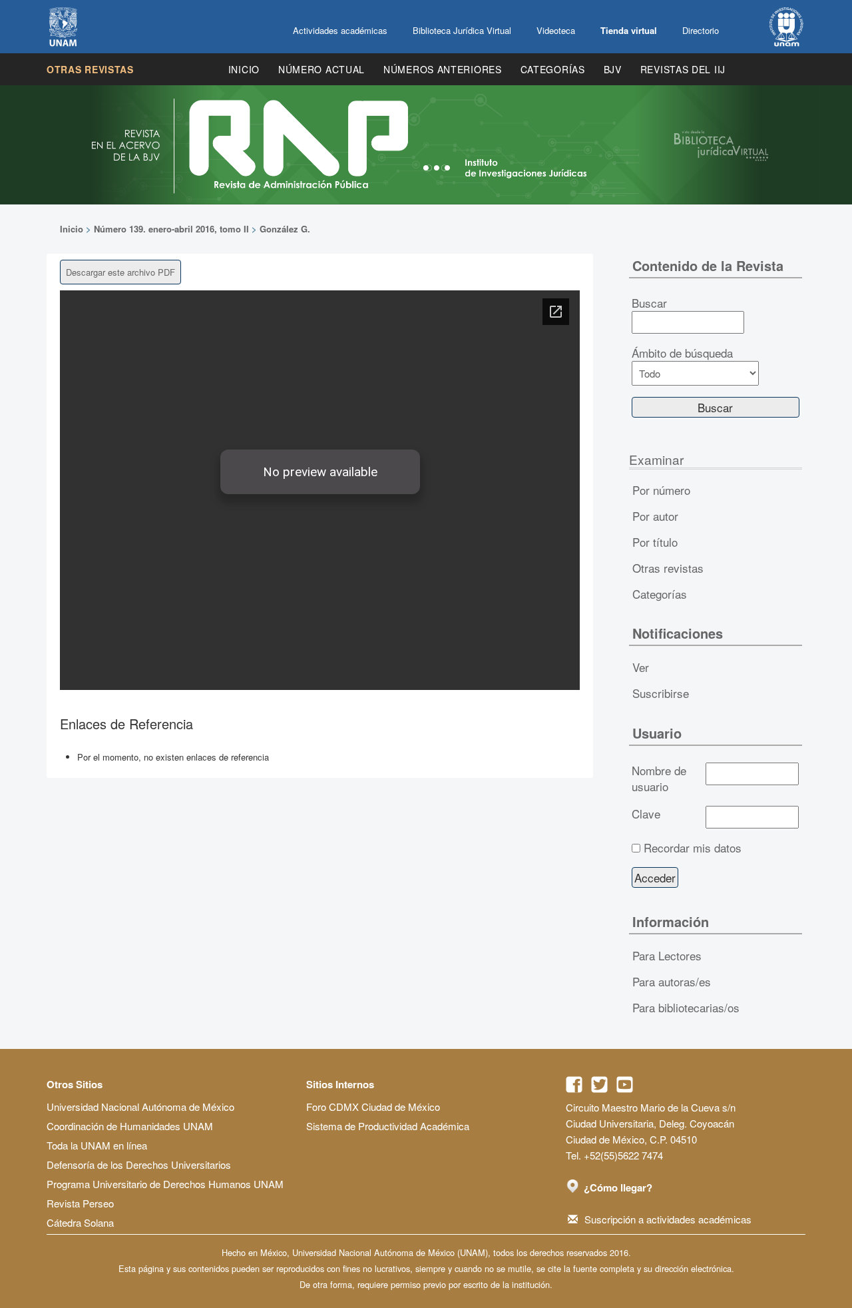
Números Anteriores (442, 69)
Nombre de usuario (659, 779)
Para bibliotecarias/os (686, 1007)
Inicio (244, 69)
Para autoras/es (671, 981)
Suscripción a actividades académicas (667, 1219)
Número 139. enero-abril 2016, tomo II (171, 228)
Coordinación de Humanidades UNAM (130, 1126)
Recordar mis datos (693, 848)
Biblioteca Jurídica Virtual (462, 30)
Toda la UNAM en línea (97, 1145)
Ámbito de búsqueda (682, 353)
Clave (646, 814)
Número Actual (321, 69)
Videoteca (555, 30)
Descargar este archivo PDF (120, 272)
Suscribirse (660, 693)
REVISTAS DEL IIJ (683, 69)
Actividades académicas (340, 30)
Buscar (649, 303)
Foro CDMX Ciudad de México (373, 1107)
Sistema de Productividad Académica (387, 1126)
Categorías (553, 69)
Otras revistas (90, 69)
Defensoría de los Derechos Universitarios (139, 1164)
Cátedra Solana (80, 1222)
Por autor (655, 515)
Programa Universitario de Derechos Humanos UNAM (165, 1184)
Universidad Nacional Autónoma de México (140, 1107)
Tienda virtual (628, 30)
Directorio (700, 30)
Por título (655, 541)
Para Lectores (667, 955)
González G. (285, 228)
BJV (613, 69)
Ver (640, 667)
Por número (661, 490)
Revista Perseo (80, 1203)
